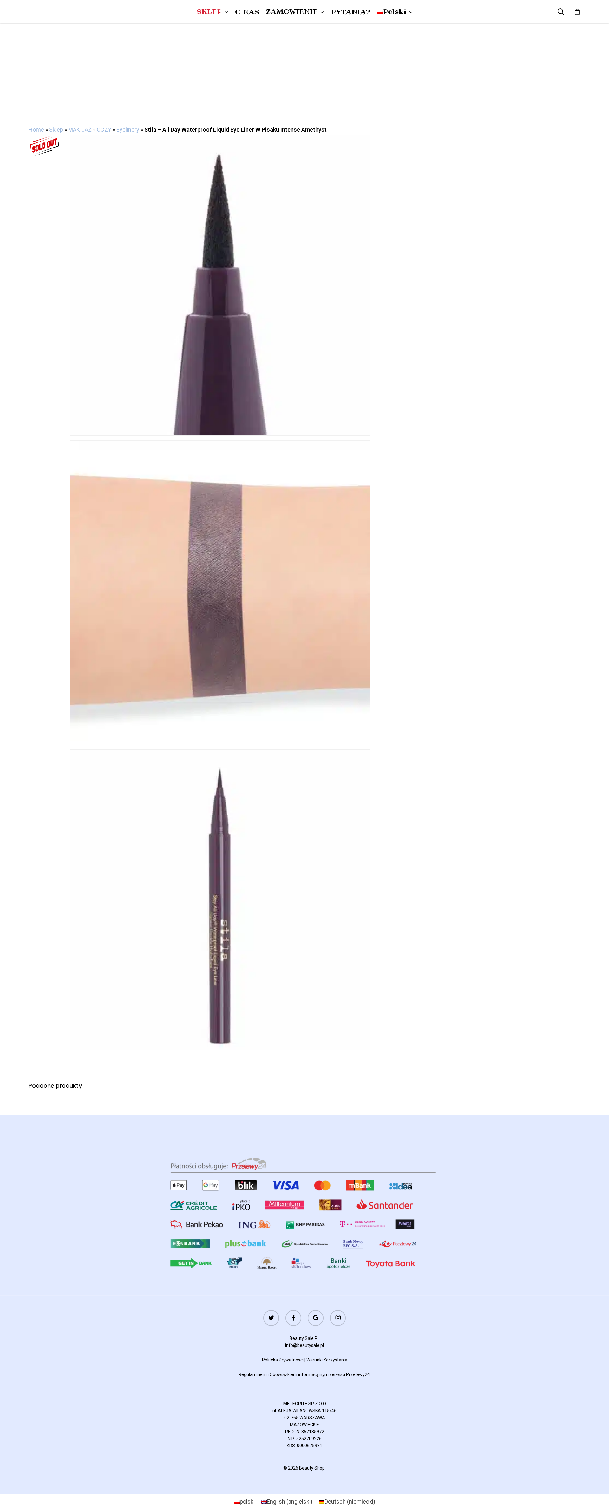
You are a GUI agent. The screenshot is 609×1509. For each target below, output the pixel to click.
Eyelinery (127, 129)
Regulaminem (253, 1374)
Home (36, 129)
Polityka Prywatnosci (283, 1359)
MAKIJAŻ (80, 129)
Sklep (56, 129)
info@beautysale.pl (304, 1345)
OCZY (104, 129)
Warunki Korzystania (326, 1359)
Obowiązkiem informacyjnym (299, 1374)
